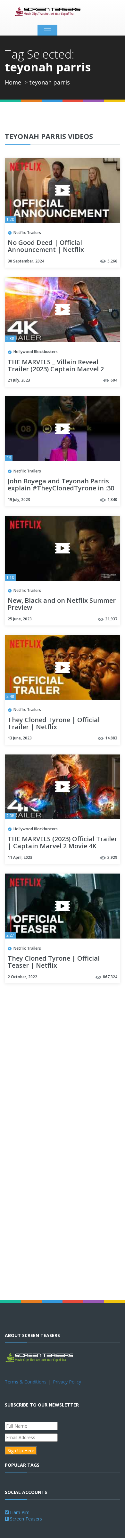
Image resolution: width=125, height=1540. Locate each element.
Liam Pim (19, 1512)
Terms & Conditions (25, 1382)
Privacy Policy (67, 1382)
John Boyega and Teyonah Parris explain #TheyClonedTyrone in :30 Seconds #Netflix (61, 488)
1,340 (112, 499)
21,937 (111, 619)
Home (13, 82)
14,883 (111, 738)
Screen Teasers (25, 1519)
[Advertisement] (62, 1055)
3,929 (112, 857)
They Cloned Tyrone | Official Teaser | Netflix (54, 962)
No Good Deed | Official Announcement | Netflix (46, 246)
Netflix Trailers (27, 232)
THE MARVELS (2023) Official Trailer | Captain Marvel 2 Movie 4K (62, 842)
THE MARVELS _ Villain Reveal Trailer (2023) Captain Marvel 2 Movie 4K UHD (56, 369)
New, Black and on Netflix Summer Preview (62, 604)
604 (114, 380)
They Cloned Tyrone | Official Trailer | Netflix (54, 723)
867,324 (110, 977)
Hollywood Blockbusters (35, 351)
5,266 (112, 261)
